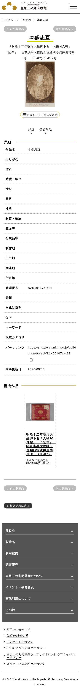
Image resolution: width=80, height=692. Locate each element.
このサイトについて (20, 642)
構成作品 (45, 130)
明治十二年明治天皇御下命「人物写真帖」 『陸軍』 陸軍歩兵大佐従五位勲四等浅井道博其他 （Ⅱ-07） (41, 444)
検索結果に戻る (20, 505)
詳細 (31, 130)
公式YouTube (15, 635)
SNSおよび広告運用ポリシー (26, 648)
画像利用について (18, 598)
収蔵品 (27, 20)
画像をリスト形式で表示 (42, 115)
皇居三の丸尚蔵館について (25, 576)
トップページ (10, 20)
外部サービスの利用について (26, 664)
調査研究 (12, 564)
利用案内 (12, 553)
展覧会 (10, 531)
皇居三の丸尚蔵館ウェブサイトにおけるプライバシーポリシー (41, 656)
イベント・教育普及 (20, 587)
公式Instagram (16, 629)
